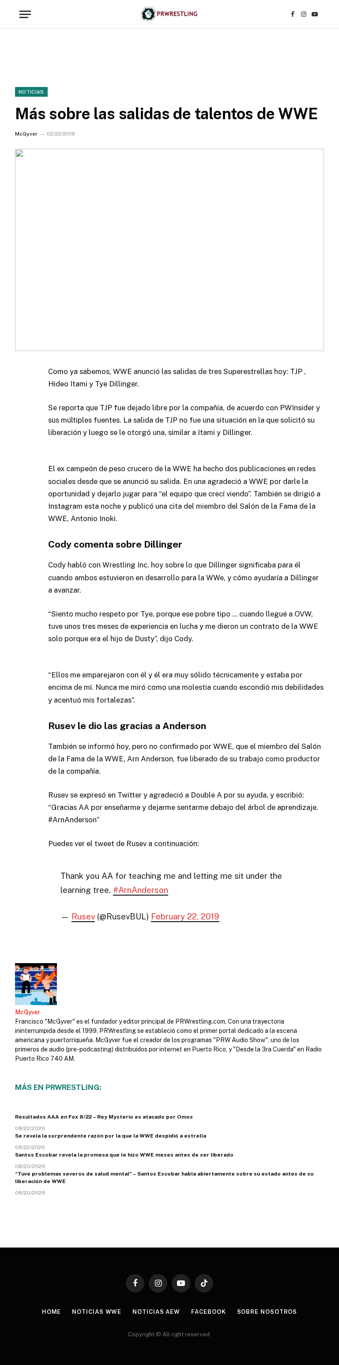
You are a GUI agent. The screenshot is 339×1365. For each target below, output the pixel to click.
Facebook (208, 1311)
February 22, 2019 (185, 916)
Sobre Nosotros (267, 1311)
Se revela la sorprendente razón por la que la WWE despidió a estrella (110, 1136)
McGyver (26, 134)
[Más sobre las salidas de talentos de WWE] (169, 250)
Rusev (83, 916)
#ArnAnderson (140, 890)
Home (51, 1311)
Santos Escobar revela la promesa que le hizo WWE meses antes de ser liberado (124, 1155)
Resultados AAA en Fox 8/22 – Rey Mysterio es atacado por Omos (104, 1117)
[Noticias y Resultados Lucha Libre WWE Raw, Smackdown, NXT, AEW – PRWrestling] (169, 14)
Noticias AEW (156, 1311)
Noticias (31, 92)
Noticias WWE (96, 1311)
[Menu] (25, 14)
